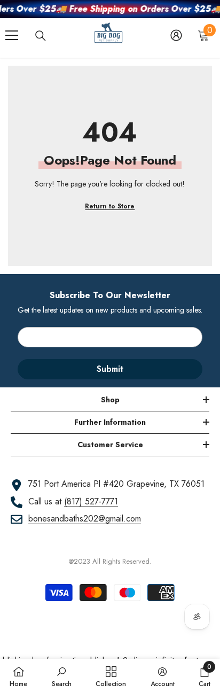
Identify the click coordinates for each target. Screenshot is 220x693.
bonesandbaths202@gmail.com (84, 518)
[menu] (11, 35)
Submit (110, 369)
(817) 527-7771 (91, 501)
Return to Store (110, 206)
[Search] (40, 35)
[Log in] (176, 35)
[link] (62, 676)
